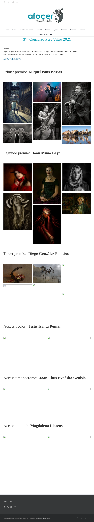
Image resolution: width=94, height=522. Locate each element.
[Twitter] (8, 507)
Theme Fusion (46, 518)
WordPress (39, 518)
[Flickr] (15, 507)
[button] (51, 34)
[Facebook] (4, 507)
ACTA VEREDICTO (12, 59)
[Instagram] (11, 507)
